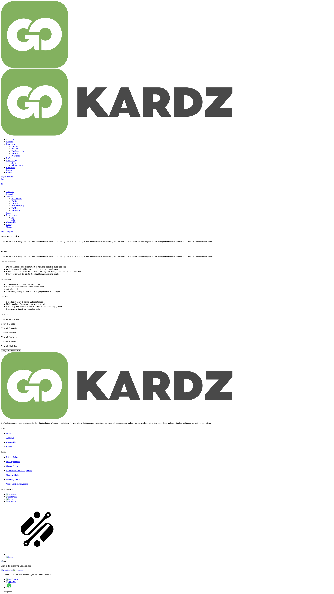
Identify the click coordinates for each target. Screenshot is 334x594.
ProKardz (15, 146)
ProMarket (15, 156)
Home (8, 433)
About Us (10, 192)
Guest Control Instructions (17, 484)
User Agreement (13, 462)
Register (10, 177)
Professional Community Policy (19, 470)
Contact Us (11, 222)
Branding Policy (13, 479)
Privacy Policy (12, 457)
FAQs (8, 213)
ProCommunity (17, 151)
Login (3, 177)
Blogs (13, 163)
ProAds (14, 149)
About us (10, 438)
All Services (16, 199)
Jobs (13, 220)
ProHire (14, 153)
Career (9, 447)
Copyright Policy (13, 475)
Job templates (17, 165)
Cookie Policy (12, 466)
